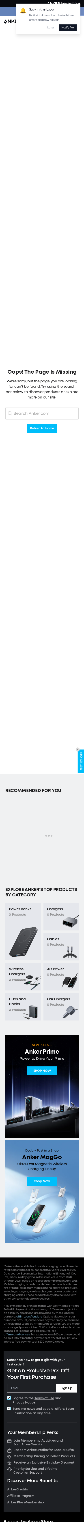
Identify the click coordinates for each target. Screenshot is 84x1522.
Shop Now (42, 1181)
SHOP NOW (42, 1071)
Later (50, 27)
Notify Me (67, 27)
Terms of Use (44, 1398)
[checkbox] (9, 1398)
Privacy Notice (24, 1402)
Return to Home (42, 429)
